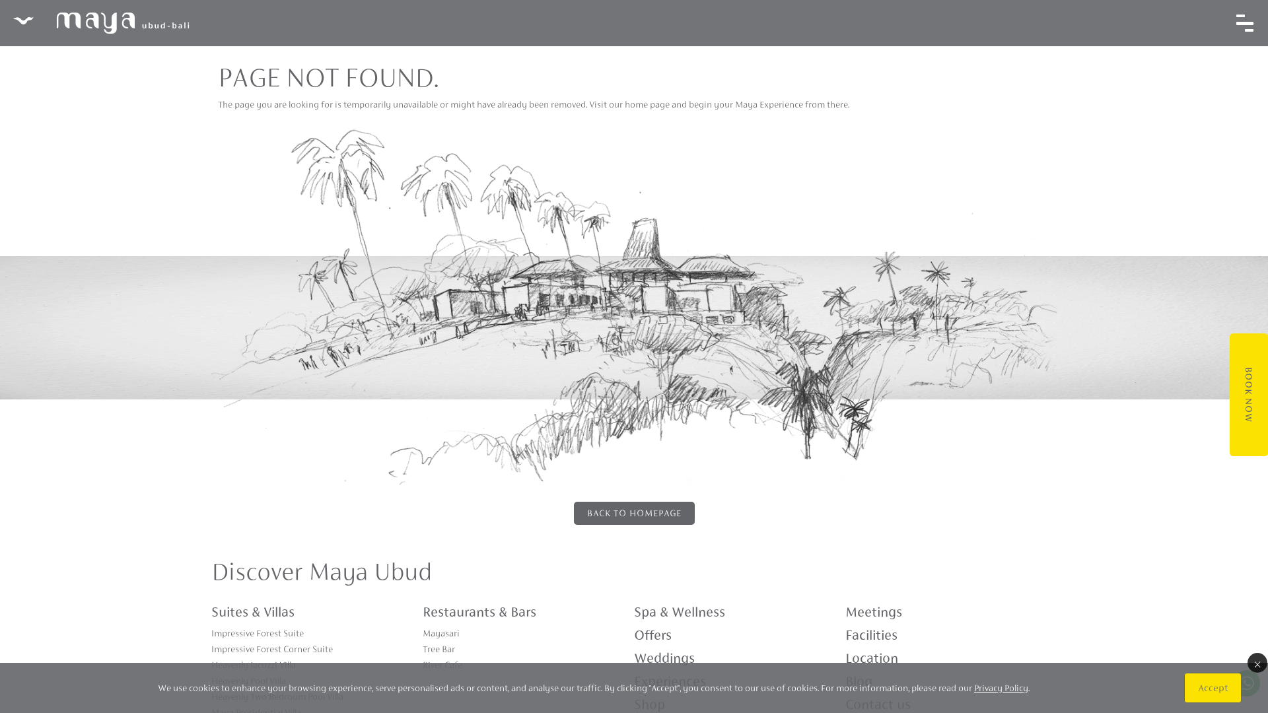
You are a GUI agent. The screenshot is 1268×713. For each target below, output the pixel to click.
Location (871, 658)
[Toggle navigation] (1245, 23)
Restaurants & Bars (479, 612)
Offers (653, 635)
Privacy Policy (1001, 688)
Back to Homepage (634, 513)
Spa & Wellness (679, 612)
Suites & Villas (253, 612)
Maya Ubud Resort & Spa (101, 23)
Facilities (871, 635)
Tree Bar (439, 649)
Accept (1213, 687)
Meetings (873, 612)
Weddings (664, 658)
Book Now (1249, 395)
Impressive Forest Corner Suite (272, 649)
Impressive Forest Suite (257, 633)
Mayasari (441, 633)
